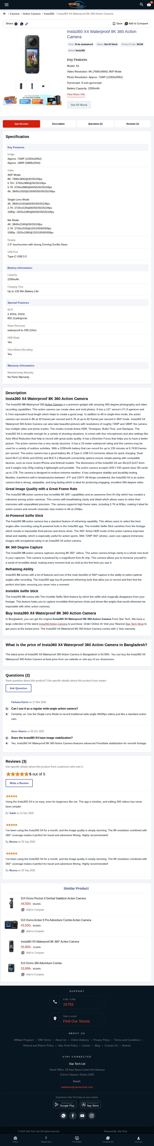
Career (86, 1045)
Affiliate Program (24, 1039)
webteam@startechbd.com (77, 1087)
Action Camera (54, 404)
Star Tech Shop (134, 623)
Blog (97, 1045)
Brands (126, 1045)
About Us (60, 1039)
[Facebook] (73, 1115)
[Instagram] (91, 1115)
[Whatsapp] (63, 1115)
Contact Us (111, 1045)
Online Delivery (80, 1039)
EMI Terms (44, 1039)
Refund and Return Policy (38, 1045)
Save (117, 23)
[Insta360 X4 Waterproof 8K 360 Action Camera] (32, 54)
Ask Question (18, 688)
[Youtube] (82, 1115)
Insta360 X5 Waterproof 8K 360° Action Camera (50, 941)
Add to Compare (136, 23)
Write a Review (19, 783)
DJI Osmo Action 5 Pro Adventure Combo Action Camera (56, 920)
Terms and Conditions (127, 1039)
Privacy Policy (101, 1039)
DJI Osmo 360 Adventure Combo (41, 963)
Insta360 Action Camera (53, 623)
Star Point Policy (68, 1045)
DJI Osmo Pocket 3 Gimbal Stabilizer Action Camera (53, 898)
